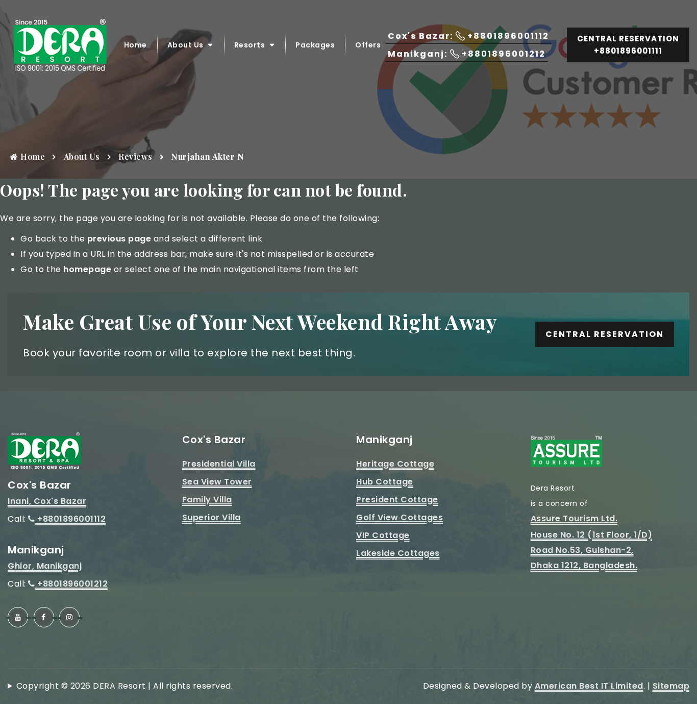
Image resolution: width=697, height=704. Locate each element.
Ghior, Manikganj (45, 566)
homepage (87, 269)
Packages (315, 45)
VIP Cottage (383, 535)
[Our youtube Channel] (18, 617)
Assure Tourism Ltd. (574, 518)
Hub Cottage (384, 482)
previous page (119, 239)
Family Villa (207, 499)
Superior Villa (211, 517)
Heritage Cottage (395, 464)
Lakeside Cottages (398, 553)
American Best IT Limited (589, 686)
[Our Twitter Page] (69, 617)
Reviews (135, 156)
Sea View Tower (217, 482)
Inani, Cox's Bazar (47, 501)
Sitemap (671, 686)
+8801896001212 (71, 584)
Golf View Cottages (399, 517)
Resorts (249, 45)
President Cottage (397, 499)
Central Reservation (604, 334)
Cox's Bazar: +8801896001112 (468, 36)
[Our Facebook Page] (44, 617)
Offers (368, 45)
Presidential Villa (219, 464)
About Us (185, 45)
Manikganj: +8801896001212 (466, 54)
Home (135, 45)
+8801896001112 (70, 519)
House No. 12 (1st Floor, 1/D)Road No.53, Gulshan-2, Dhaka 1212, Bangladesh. (592, 550)
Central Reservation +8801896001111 (628, 44)
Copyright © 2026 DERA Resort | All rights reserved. (124, 686)
